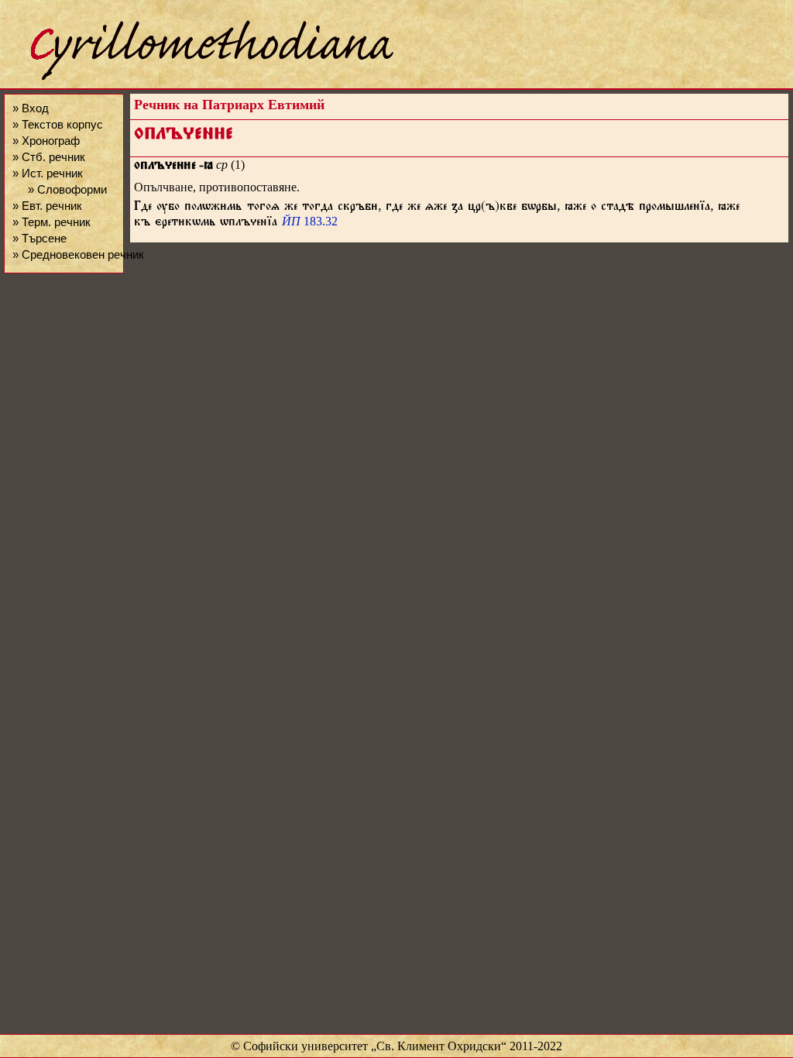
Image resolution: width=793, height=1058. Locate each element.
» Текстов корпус (57, 124)
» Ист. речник (47, 173)
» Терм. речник (51, 221)
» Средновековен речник (78, 254)
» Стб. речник (48, 156)
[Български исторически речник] (198, 77)
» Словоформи (67, 189)
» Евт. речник (47, 205)
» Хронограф (46, 140)
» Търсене (39, 238)
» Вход (30, 108)
